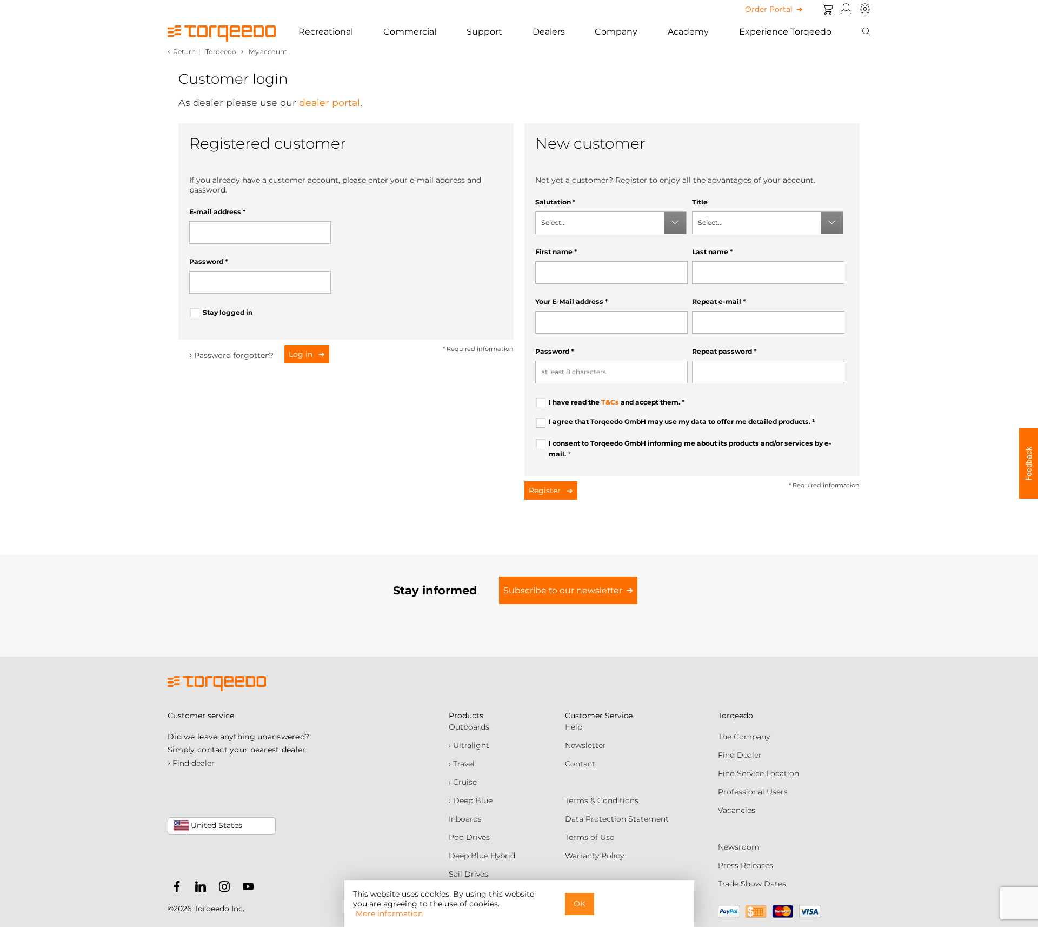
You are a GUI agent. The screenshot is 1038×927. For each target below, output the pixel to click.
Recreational (325, 32)
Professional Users (753, 792)
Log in (302, 354)
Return (184, 52)
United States (215, 825)
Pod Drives (469, 837)
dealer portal (329, 102)
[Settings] (865, 9)
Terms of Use (589, 837)
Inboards (465, 819)
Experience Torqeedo (785, 32)
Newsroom (739, 847)
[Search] (866, 31)
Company (616, 32)
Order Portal (769, 9)
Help (573, 727)
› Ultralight (469, 745)
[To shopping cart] (827, 9)
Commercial (409, 32)
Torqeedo (220, 52)
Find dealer (191, 763)
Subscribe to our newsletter (562, 590)
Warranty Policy (594, 855)
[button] (1028, 463)
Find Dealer (740, 755)
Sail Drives (468, 874)
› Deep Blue (471, 800)
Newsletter (585, 745)
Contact (580, 764)
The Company (744, 736)
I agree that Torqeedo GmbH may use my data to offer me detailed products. (682, 422)
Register (546, 490)
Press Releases (745, 865)
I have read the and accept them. (616, 402)
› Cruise (463, 782)
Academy (688, 32)
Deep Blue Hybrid (482, 855)
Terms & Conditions (601, 800)
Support (484, 32)
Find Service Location (758, 773)
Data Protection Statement (617, 819)
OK (579, 904)
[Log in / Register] (846, 9)
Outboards (469, 727)
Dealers (549, 32)
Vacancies (736, 810)
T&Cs (610, 402)
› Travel (462, 764)
